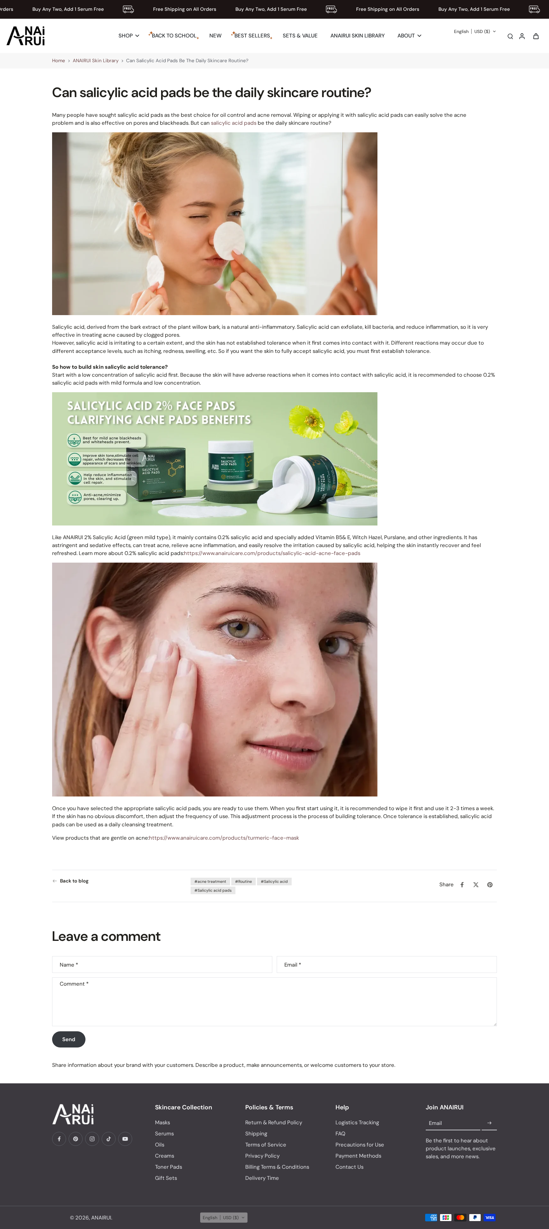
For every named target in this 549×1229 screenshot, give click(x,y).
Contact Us (349, 1166)
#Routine (243, 881)
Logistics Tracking (357, 1122)
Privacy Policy (262, 1155)
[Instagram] (92, 1139)
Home (58, 60)
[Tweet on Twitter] (476, 885)
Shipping (256, 1133)
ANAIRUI (101, 1217)
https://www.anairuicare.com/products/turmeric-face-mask (224, 837)
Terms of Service (265, 1144)
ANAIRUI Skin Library (96, 60)
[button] (475, 31)
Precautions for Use (360, 1144)
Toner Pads (168, 1166)
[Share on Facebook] (462, 885)
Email (292, 964)
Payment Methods (358, 1155)
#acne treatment (210, 881)
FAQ (340, 1133)
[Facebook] (59, 1139)
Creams (164, 1155)
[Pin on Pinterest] (490, 885)
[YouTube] (125, 1139)
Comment (74, 983)
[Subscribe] (489, 1123)
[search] (510, 36)
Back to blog (74, 881)
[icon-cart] (536, 36)
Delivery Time (262, 1177)
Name (69, 964)
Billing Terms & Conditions (277, 1166)
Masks (162, 1122)
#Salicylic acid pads (213, 890)
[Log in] (522, 35)
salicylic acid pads (233, 122)
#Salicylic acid (274, 881)
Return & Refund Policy (273, 1122)
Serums (164, 1133)
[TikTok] (109, 1139)
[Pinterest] (76, 1139)
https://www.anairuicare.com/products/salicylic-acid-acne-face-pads (272, 553)
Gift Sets (166, 1177)
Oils (159, 1144)
